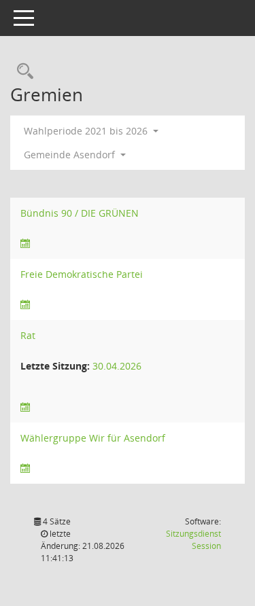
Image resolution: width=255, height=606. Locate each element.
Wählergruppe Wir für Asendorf (92, 437)
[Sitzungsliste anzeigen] (25, 243)
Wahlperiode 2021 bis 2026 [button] (87, 130)
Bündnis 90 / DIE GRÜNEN (79, 213)
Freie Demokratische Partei (81, 274)
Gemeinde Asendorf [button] (71, 154)
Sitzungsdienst (193, 540)
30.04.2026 (116, 365)
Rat (27, 335)
